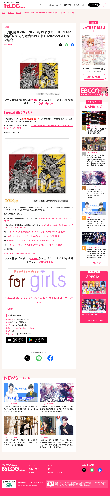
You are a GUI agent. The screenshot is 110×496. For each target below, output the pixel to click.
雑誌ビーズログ (55, 5)
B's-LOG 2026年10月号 (93, 68)
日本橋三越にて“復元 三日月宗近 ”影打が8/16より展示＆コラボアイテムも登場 (34, 245)
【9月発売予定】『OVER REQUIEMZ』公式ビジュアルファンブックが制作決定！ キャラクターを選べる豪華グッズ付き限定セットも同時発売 (96, 253)
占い (83, 5)
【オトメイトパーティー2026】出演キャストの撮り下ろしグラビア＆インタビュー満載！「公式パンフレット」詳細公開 (20, 442)
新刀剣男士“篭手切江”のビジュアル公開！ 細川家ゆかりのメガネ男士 (31, 240)
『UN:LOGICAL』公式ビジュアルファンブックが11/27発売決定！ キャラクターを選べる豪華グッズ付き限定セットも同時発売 (56, 408)
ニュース (43, 5)
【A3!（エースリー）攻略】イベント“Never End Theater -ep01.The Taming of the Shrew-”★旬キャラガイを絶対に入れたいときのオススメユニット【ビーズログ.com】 (56, 443)
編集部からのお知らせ (55, 473)
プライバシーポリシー (36, 483)
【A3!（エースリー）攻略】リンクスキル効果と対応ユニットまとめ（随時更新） (96, 131)
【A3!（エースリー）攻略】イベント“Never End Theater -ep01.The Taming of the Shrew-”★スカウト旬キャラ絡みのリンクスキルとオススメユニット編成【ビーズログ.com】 (96, 161)
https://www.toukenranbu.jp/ (24, 328)
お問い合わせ (22, 483)
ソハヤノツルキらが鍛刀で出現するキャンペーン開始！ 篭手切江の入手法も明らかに (36, 232)
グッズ (76, 5)
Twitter (34, 99)
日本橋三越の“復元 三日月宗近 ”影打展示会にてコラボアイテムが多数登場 (33, 236)
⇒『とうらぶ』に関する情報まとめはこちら (19, 253)
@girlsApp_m (45, 103)
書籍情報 (67, 5)
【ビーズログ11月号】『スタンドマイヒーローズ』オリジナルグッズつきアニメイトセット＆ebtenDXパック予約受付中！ (21, 408)
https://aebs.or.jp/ (85, 485)
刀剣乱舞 (18, 13)
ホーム (3, 13)
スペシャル (11, 13)
